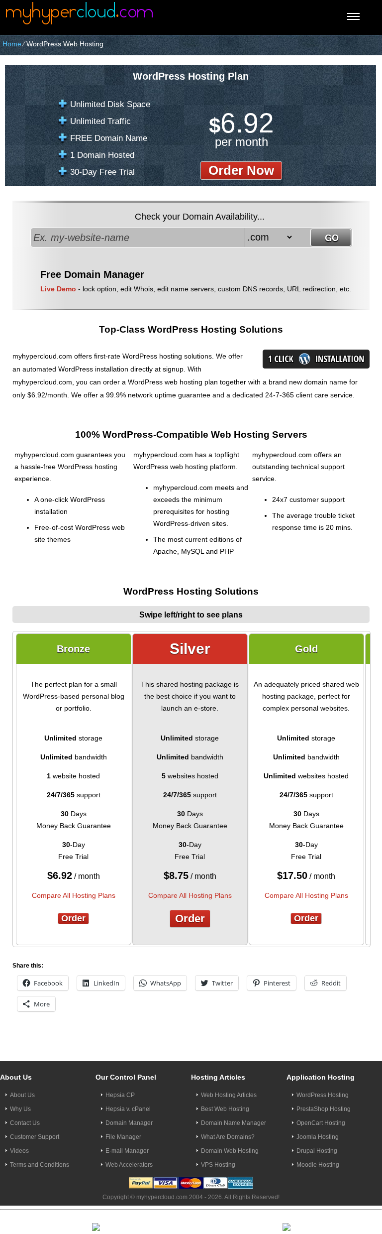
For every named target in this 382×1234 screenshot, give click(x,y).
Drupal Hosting (316, 1150)
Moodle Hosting (317, 1164)
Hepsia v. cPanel (128, 1109)
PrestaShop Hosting (323, 1109)
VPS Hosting (218, 1164)
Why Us (20, 1109)
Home (11, 44)
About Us (22, 1095)
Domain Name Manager (233, 1122)
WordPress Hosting (322, 1095)
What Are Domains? (228, 1136)
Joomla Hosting (317, 1136)
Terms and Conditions (39, 1164)
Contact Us (25, 1122)
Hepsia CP (120, 1095)
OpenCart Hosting (320, 1122)
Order (73, 918)
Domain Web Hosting (230, 1150)
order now (241, 170)
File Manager (123, 1136)
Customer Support (34, 1136)
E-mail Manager (127, 1150)
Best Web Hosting (225, 1109)
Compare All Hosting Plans (73, 895)
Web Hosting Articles (229, 1095)
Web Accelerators (129, 1164)
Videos (19, 1150)
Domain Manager (129, 1122)
